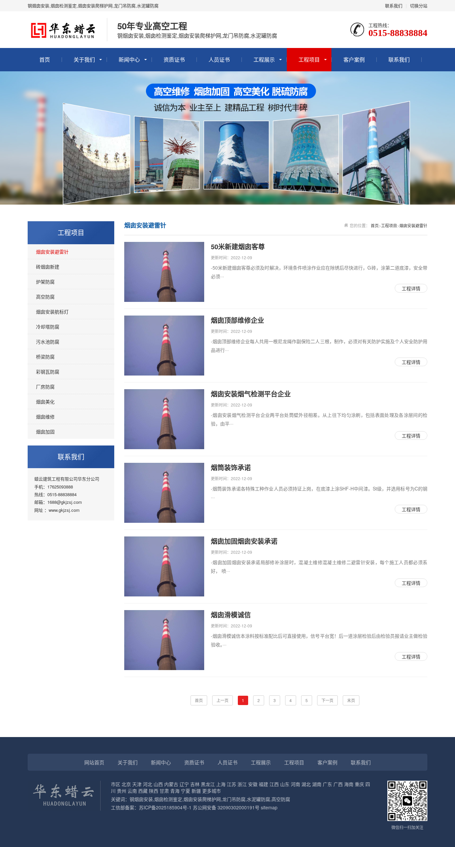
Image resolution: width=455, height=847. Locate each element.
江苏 (231, 784)
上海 (221, 784)
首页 (44, 59)
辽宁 (184, 784)
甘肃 (164, 790)
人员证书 (219, 59)
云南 (132, 790)
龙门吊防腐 (233, 799)
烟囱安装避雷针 (52, 251)
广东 (327, 784)
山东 (284, 784)
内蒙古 (171, 784)
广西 (338, 784)
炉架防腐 (45, 281)
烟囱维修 (45, 416)
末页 (351, 700)
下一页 (327, 700)
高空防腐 (45, 296)
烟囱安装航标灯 (52, 311)
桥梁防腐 (45, 356)
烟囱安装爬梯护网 (202, 799)
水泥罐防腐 (258, 799)
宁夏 (185, 790)
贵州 (121, 790)
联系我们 (393, 5)
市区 (115, 784)
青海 (175, 790)
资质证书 (174, 59)
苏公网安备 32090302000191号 (226, 807)
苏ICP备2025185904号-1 (165, 807)
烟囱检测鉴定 (168, 799)
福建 (263, 784)
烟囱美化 (45, 401)
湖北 (306, 784)
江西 (274, 784)
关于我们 (84, 59)
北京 (126, 784)
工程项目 (309, 59)
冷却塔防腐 (47, 326)
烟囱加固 (45, 431)
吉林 (195, 784)
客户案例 (354, 59)
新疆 (196, 790)
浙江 (242, 784)
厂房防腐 (45, 386)
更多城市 (211, 790)
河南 (295, 784)
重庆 (359, 784)
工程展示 (264, 59)
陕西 (153, 790)
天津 (137, 784)
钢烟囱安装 (141, 799)
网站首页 (94, 762)
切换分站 (418, 5)
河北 (147, 784)
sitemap (269, 807)
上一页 (222, 700)
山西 (158, 784)
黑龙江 (208, 784)
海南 (348, 784)
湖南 (316, 784)
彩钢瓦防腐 (47, 371)
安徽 (252, 784)
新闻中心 (129, 59)
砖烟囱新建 (47, 266)
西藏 (143, 790)
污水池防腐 (47, 341)
